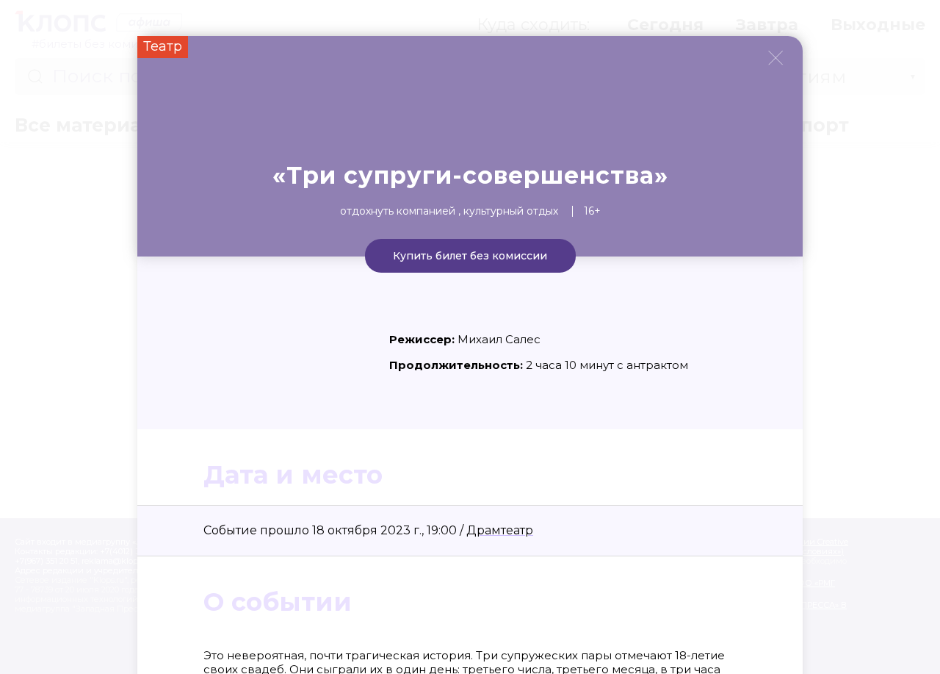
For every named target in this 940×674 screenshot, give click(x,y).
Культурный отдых (510, 211)
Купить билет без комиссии (470, 255)
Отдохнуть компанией (397, 211)
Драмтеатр (499, 530)
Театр (162, 46)
